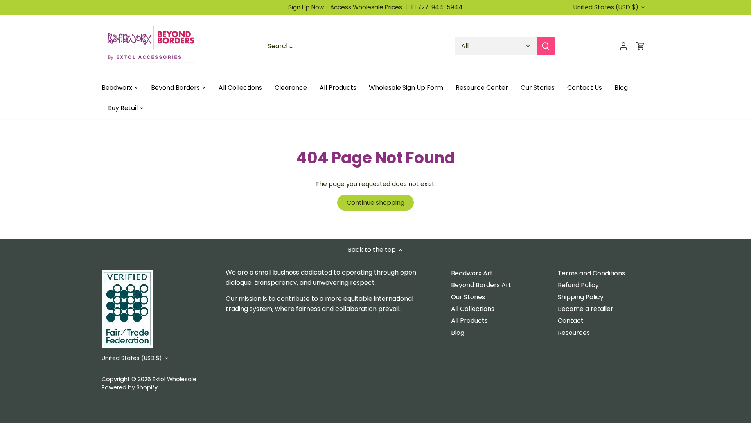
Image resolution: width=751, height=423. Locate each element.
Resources (574, 332)
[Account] (623, 46)
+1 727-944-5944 (436, 7)
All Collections (472, 308)
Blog (457, 332)
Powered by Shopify (130, 387)
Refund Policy (578, 284)
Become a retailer (585, 308)
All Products (469, 320)
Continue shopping (375, 202)
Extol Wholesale (174, 379)
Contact (571, 320)
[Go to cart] (640, 46)
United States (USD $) (605, 7)
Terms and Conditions (591, 273)
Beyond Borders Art (481, 284)
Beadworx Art (472, 273)
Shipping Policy (581, 297)
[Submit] (546, 46)
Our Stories (468, 297)
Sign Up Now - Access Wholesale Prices (349, 7)
